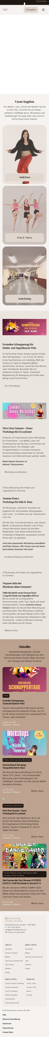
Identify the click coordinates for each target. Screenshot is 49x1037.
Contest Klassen (10, 873)
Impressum (7, 1023)
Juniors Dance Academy (14, 983)
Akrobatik (29, 949)
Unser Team (31, 983)
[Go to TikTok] (19, 937)
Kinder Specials (15, 760)
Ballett (7, 957)
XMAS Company (11, 995)
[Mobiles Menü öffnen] (43, 10)
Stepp (7, 972)
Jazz (27, 961)
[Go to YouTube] (6, 937)
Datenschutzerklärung (11, 1019)
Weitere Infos (11, 630)
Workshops (26, 760)
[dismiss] (24, 4)
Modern (8, 968)
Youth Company (18, 875)
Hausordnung (8, 1028)
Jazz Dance (9, 965)
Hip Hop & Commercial (14, 961)
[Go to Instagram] (15, 937)
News (29, 991)
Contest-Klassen (11, 987)
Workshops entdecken (16, 472)
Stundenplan (10, 999)
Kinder (6, 696)
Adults (8, 945)
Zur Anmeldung (12, 385)
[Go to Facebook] (10, 937)
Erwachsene (8, 806)
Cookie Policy (8, 1032)
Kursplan (8, 949)
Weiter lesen (37, 791)
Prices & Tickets (11, 953)
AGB (4, 1015)
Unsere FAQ (31, 987)
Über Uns (31, 979)
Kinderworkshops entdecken (19, 557)
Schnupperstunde (12, 1003)
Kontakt (29, 995)
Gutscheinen (41, 1)
